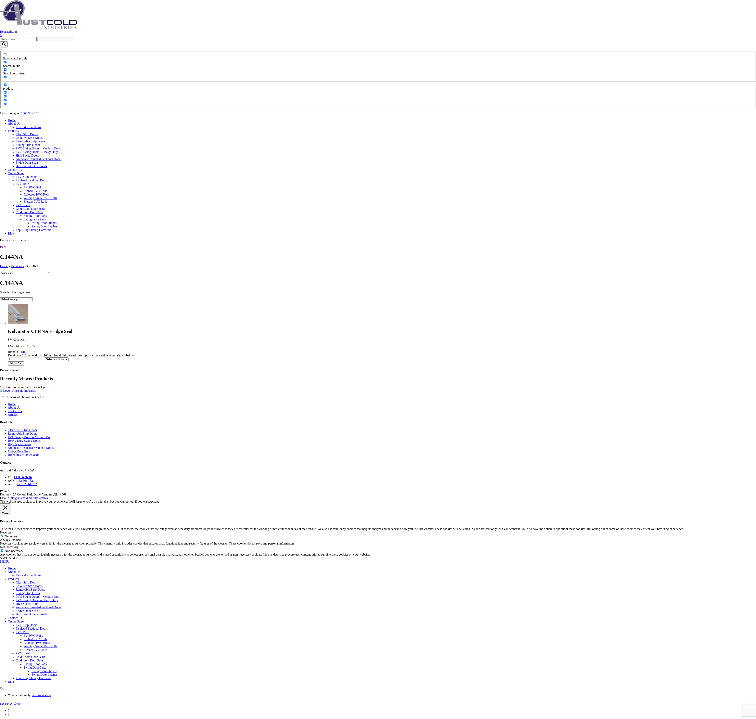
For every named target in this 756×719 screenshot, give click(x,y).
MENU (4, 561)
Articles (13, 414)
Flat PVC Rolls (33, 187)
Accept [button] (154, 501)
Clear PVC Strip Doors (22, 430)
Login (14, 31)
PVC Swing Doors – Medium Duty (38, 148)
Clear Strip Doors (27, 134)
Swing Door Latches (44, 226)
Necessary (11, 536)
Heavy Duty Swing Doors (24, 440)
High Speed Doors (27, 155)
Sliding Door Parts (35, 215)
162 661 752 (24, 480)
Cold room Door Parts (29, 212)
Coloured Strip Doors (29, 137)
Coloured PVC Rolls (37, 194)
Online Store (16, 173)
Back (3, 247)
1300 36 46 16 (30, 113)
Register (5, 31)
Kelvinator (17, 266)
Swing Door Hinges (44, 223)
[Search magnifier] (4, 44)
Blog (11, 233)
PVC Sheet (23, 205)
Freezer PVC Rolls (35, 201)
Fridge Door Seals (27, 162)
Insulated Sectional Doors (32, 180)
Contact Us (15, 169)
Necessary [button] (6, 532)
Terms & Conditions (28, 127)
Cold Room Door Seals (30, 208)
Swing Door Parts (35, 219)
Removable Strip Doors (30, 141)
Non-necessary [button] (9, 547)
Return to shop (41, 695)
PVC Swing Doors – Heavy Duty (37, 152)
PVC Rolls (22, 184)
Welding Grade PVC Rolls (40, 198)
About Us (14, 123)
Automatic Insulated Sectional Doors (38, 159)
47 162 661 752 (27, 484)
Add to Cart (15, 363)
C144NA (23, 351)
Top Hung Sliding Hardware (33, 230)
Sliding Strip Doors (28, 145)
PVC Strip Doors (26, 176)
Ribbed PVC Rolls (35, 191)
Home (12, 120)
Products (13, 130)
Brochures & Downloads (31, 166)
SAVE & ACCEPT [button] (12, 558)
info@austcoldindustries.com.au (29, 498)
